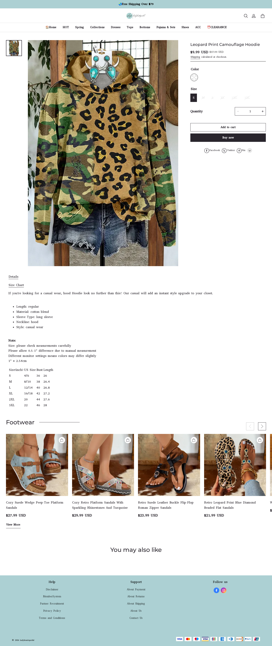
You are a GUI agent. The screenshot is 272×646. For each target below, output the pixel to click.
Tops (130, 27)
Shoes (185, 27)
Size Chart (16, 285)
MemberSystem (52, 596)
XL (222, 98)
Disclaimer (52, 589)
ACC (198, 27)
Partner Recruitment (52, 603)
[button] (246, 16)
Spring (79, 27)
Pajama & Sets (166, 27)
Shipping (195, 56)
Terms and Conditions (52, 618)
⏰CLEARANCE (217, 27)
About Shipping (136, 603)
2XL (234, 98)
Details (13, 277)
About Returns (136, 596)
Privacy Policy (52, 610)
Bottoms (145, 27)
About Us (136, 610)
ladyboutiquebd (27, 640)
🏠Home (50, 27)
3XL (247, 98)
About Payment (136, 589)
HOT (66, 27)
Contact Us (136, 618)
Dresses (115, 27)
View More (13, 524)
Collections (97, 27)
